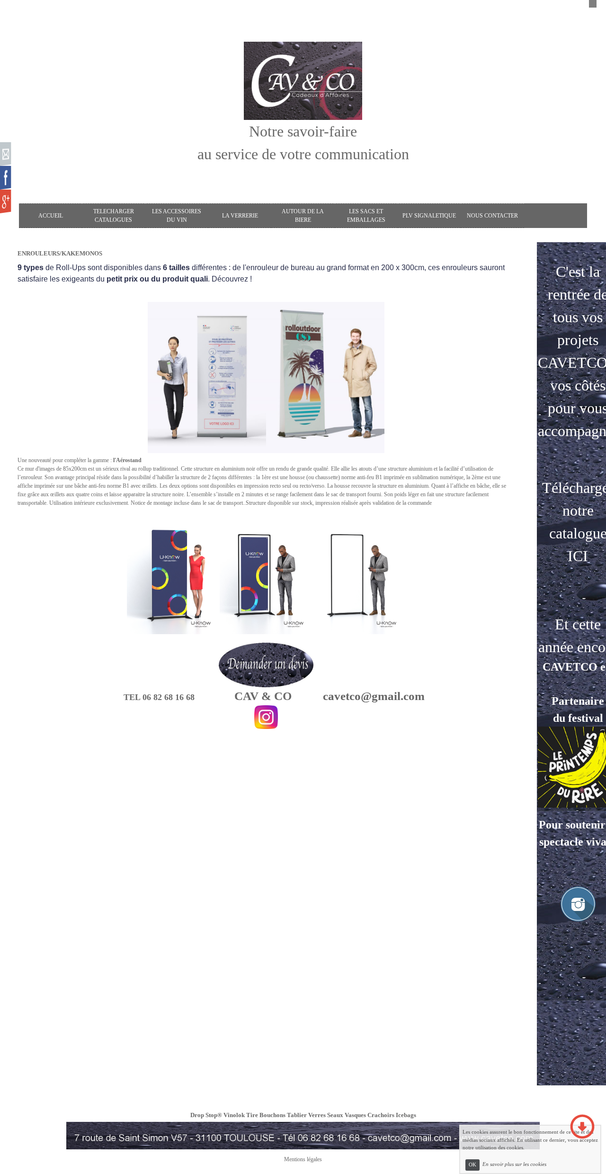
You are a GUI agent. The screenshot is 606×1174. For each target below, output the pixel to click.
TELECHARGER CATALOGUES (113, 215)
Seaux (335, 1115)
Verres (317, 1115)
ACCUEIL (50, 215)
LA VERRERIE (240, 215)
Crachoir (379, 1115)
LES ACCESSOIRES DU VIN (176, 215)
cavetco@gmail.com (374, 696)
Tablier (297, 1115)
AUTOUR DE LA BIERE (303, 215)
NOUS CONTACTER (492, 215)
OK (472, 1164)
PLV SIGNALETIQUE (429, 215)
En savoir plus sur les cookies (514, 1164)
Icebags (406, 1115)
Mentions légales (303, 1159)
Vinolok (234, 1115)
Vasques (355, 1115)
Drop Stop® (206, 1115)
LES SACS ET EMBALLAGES (366, 215)
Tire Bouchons (265, 1115)
